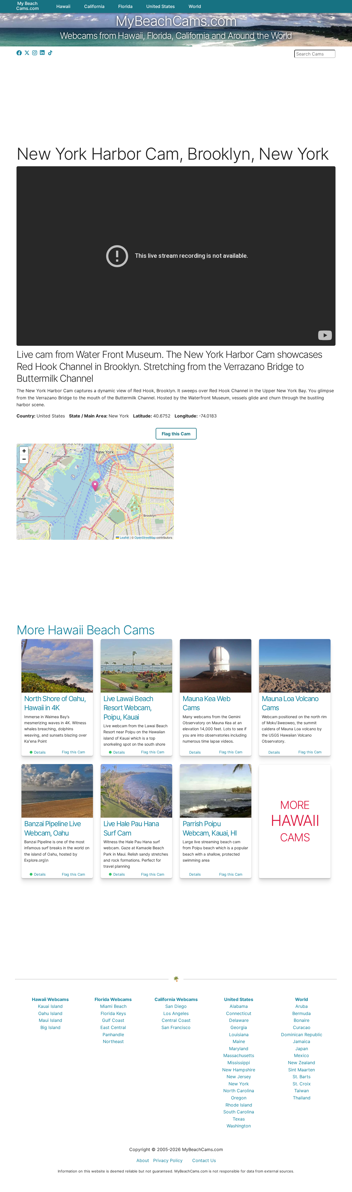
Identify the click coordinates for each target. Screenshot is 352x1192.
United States (238, 999)
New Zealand (301, 1062)
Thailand (301, 1097)
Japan (301, 1048)
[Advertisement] (176, 96)
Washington (239, 1126)
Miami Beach (113, 1006)
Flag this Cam (176, 433)
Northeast (113, 1041)
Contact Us (204, 1160)
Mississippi (238, 1062)
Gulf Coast (113, 1020)
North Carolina (238, 1090)
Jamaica (301, 1041)
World (301, 999)
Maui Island (50, 1020)
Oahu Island (50, 1013)
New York (239, 1083)
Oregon (238, 1097)
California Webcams (176, 999)
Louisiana (239, 1034)
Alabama (239, 1006)
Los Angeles (176, 1013)
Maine (239, 1041)
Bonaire (301, 1020)
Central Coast (176, 1020)
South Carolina (238, 1111)
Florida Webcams (113, 999)
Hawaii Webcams (50, 999)
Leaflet (124, 537)
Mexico (301, 1055)
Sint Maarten (301, 1069)
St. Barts (301, 1076)
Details (40, 752)
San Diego (176, 1006)
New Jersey (239, 1076)
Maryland (238, 1048)
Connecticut (238, 1013)
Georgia (238, 1027)
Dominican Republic (301, 1034)
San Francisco (176, 1027)
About (142, 1160)
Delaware (239, 1020)
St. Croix (302, 1083)
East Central (113, 1027)
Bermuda (301, 1013)
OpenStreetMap (145, 537)
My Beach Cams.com (27, 6)
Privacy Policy (168, 1160)
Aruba (301, 1006)
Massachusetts (238, 1055)
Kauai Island (50, 1006)
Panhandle (113, 1034)
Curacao (301, 1027)
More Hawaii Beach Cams (85, 629)
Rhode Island (239, 1105)
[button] (95, 486)
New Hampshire (238, 1069)
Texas (239, 1119)
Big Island (50, 1027)
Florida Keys (113, 1013)
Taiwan (301, 1090)
